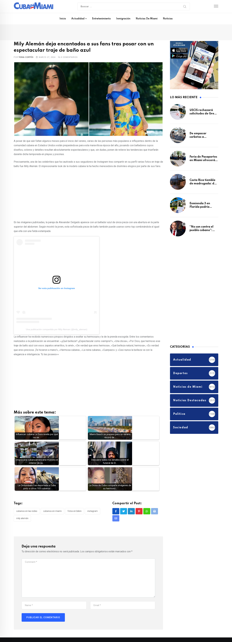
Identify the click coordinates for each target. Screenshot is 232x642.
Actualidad (77, 18)
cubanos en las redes (26, 512)
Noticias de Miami (147, 18)
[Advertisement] (88, 194)
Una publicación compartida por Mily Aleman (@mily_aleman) (56, 330)
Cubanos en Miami (52, 512)
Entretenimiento (101, 18)
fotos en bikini (74, 512)
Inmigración (123, 18)
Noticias (168, 18)
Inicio (62, 18)
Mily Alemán (22, 519)
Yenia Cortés (26, 58)
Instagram (92, 512)
